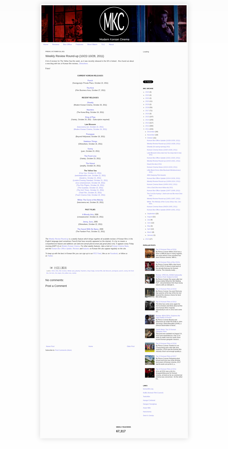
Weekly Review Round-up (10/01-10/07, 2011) (163, 199)
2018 (147, 107)
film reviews (63, 271)
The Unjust (90, 163)
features (86, 249)
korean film (98, 271)
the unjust (58, 273)
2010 (53, 271)
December (151, 132)
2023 (147, 95)
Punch (90, 81)
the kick (51, 273)
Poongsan (90, 134)
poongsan (115, 271)
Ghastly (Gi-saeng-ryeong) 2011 (158, 147)
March (149, 232)
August (150, 217)
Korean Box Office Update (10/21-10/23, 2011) (163, 158)
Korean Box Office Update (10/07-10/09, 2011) (163, 191)
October (150, 138)
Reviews (55, 44)
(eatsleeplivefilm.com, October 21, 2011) (90, 175)
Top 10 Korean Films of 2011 (166, 369)
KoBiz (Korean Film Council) (153, 393)
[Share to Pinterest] (65, 267)
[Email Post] (51, 267)
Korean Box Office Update (62, 249)
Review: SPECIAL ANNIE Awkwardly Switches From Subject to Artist (169, 276)
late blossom (107, 271)
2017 (147, 111)
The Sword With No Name (87, 229)
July (149, 220)
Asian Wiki (147, 408)
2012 (147, 126)
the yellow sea (66, 273)
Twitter (50, 256)
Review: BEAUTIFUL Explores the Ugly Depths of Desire (168, 316)
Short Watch (92, 44)
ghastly (77, 271)
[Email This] (55, 267)
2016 (147, 114)
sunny (126, 271)
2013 (147, 123)
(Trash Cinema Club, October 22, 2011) (90, 195)
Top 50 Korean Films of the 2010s (168, 262)
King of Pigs (90, 117)
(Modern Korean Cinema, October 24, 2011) (90, 129)
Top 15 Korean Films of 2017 (166, 356)
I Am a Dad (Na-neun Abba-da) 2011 (160, 187)
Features (79, 44)
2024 (147, 92)
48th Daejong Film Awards (156, 175)
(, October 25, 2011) (90, 193)
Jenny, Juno (88, 222)
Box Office (67, 44)
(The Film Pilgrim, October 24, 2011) (90, 185)
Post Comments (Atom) (63, 350)
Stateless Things (90, 141)
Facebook (114, 253)
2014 (147, 120)
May (149, 226)
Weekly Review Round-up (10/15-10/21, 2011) (163, 161)
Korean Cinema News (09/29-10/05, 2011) (162, 207)
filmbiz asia (71, 271)
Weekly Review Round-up (58, 239)
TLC (103, 44)
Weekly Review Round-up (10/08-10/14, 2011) (163, 181)
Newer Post (50, 346)
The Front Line (90, 156)
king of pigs (91, 271)
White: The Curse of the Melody (90, 200)
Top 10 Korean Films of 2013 (166, 302)
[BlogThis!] (58, 267)
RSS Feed (97, 253)
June (149, 223)
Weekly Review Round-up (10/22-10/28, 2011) (163, 144)
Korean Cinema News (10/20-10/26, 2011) (162, 150)
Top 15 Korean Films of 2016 (166, 249)
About (111, 44)
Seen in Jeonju (148, 415)
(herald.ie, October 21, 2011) (90, 178)
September (151, 214)
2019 (147, 104)
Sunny (90, 149)
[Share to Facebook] (63, 267)
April (149, 229)
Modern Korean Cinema (71, 246)
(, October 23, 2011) (90, 188)
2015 (147, 117)
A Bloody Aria (88, 214)
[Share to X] (60, 267)
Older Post (130, 346)
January (150, 235)
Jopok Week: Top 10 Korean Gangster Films (166, 330)
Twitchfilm (146, 397)
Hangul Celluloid (149, 400)
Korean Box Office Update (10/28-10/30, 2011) (163, 140)
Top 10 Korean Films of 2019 (166, 289)
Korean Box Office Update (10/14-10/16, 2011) (163, 178)
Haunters (90, 110)
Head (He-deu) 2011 (154, 164)
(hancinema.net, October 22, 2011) (90, 127)
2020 (147, 101)
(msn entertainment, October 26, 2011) (90, 183)
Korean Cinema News (120, 246)
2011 (56, 271)
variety (74, 273)
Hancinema (147, 412)
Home (45, 44)
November (151, 135)
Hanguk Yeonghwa (150, 404)
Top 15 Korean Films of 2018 (166, 343)
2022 (147, 98)
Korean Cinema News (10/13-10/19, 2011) (162, 167)
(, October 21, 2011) (90, 180)
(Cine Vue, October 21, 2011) (90, 173)
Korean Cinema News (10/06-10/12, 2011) (162, 184)
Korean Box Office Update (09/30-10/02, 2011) (163, 210)
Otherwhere (83, 64)
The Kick (90, 88)
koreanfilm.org (148, 389)
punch (121, 271)
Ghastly (90, 103)
